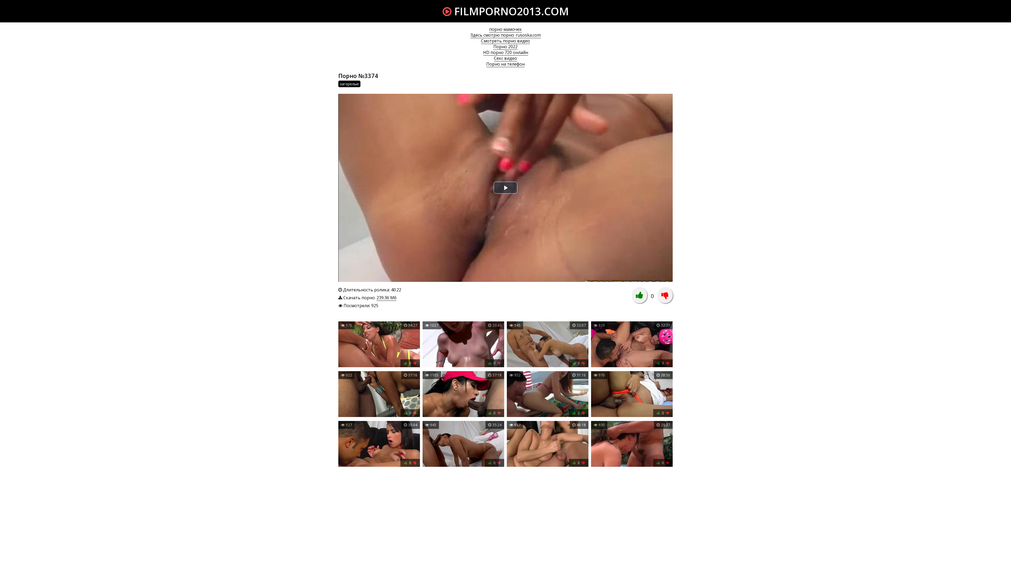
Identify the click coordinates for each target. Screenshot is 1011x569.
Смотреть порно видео (505, 41)
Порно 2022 (505, 47)
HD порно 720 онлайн (505, 52)
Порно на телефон (505, 64)
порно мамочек (505, 29)
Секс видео (505, 58)
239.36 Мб (386, 298)
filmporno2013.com (510, 11)
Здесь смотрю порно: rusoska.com (505, 35)
